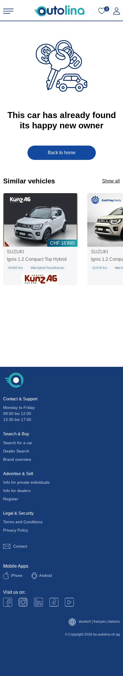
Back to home (62, 152)
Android (45, 575)
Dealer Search (16, 451)
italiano (114, 622)
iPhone (16, 575)
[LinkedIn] (38, 602)
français (100, 622)
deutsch (85, 622)
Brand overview (17, 459)
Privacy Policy (15, 530)
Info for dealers (17, 490)
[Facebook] (7, 602)
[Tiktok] (53, 602)
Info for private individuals (26, 482)
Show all (111, 181)
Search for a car (17, 442)
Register (10, 499)
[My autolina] (116, 11)
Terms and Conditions (23, 522)
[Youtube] (23, 602)
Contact (20, 546)
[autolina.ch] (59, 10)
